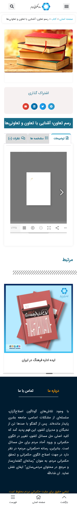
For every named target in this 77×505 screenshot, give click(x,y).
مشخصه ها (37, 138)
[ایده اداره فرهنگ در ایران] (38, 350)
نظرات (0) (14, 138)
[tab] (60, 138)
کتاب (53, 19)
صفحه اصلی (66, 19)
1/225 (14, 228)
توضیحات (59, 138)
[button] (66, 6)
